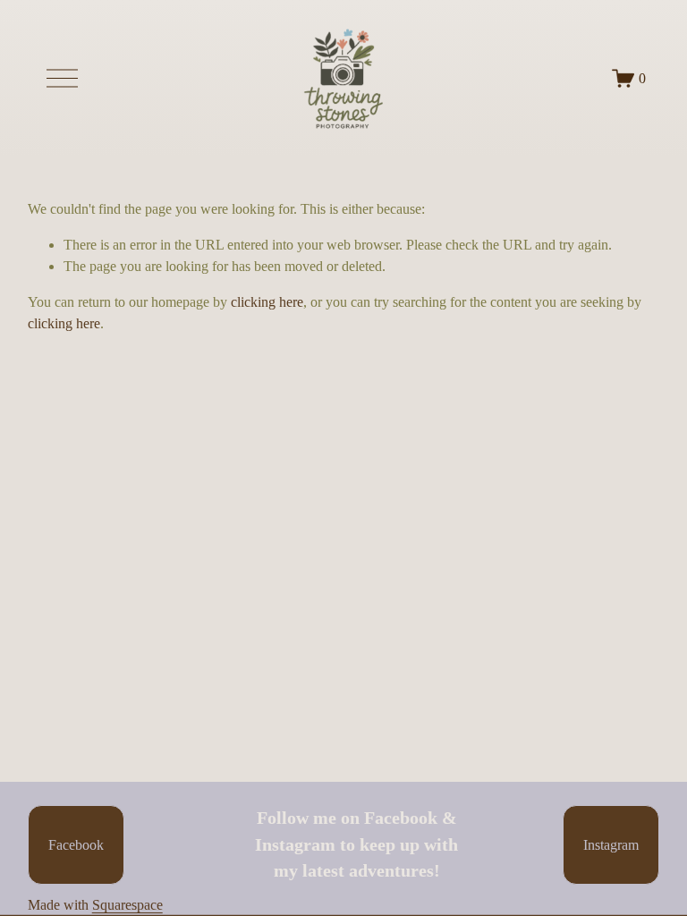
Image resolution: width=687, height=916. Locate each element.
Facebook (76, 844)
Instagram (611, 844)
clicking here (267, 302)
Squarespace (127, 904)
